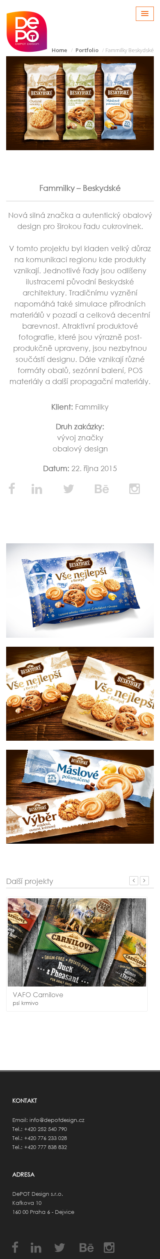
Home (59, 50)
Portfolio (86, 50)
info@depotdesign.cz (57, 1120)
